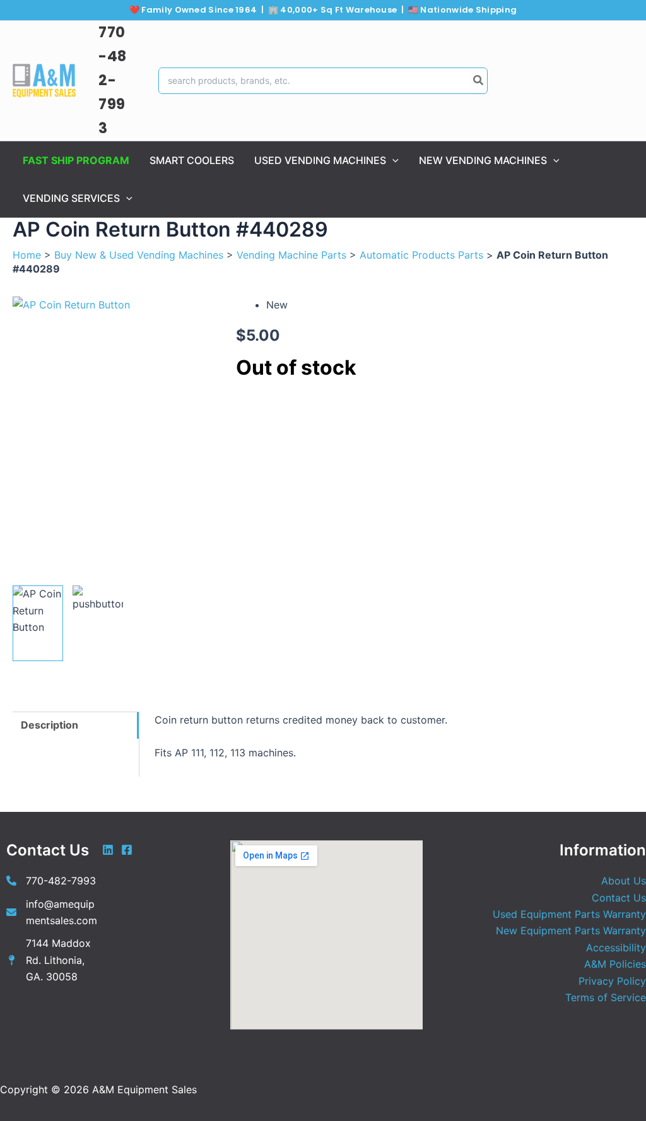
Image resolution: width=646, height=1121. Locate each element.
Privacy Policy (612, 981)
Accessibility (616, 947)
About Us (623, 880)
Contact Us (619, 897)
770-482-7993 (112, 80)
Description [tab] (49, 725)
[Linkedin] (108, 849)
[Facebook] (126, 849)
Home (27, 255)
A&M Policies (615, 964)
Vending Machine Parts (291, 255)
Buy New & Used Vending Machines (138, 255)
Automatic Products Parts (421, 255)
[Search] (479, 80)
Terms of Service (605, 997)
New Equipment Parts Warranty (571, 930)
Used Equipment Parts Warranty (569, 914)
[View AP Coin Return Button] (38, 623)
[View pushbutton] (98, 623)
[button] (392, 160)
